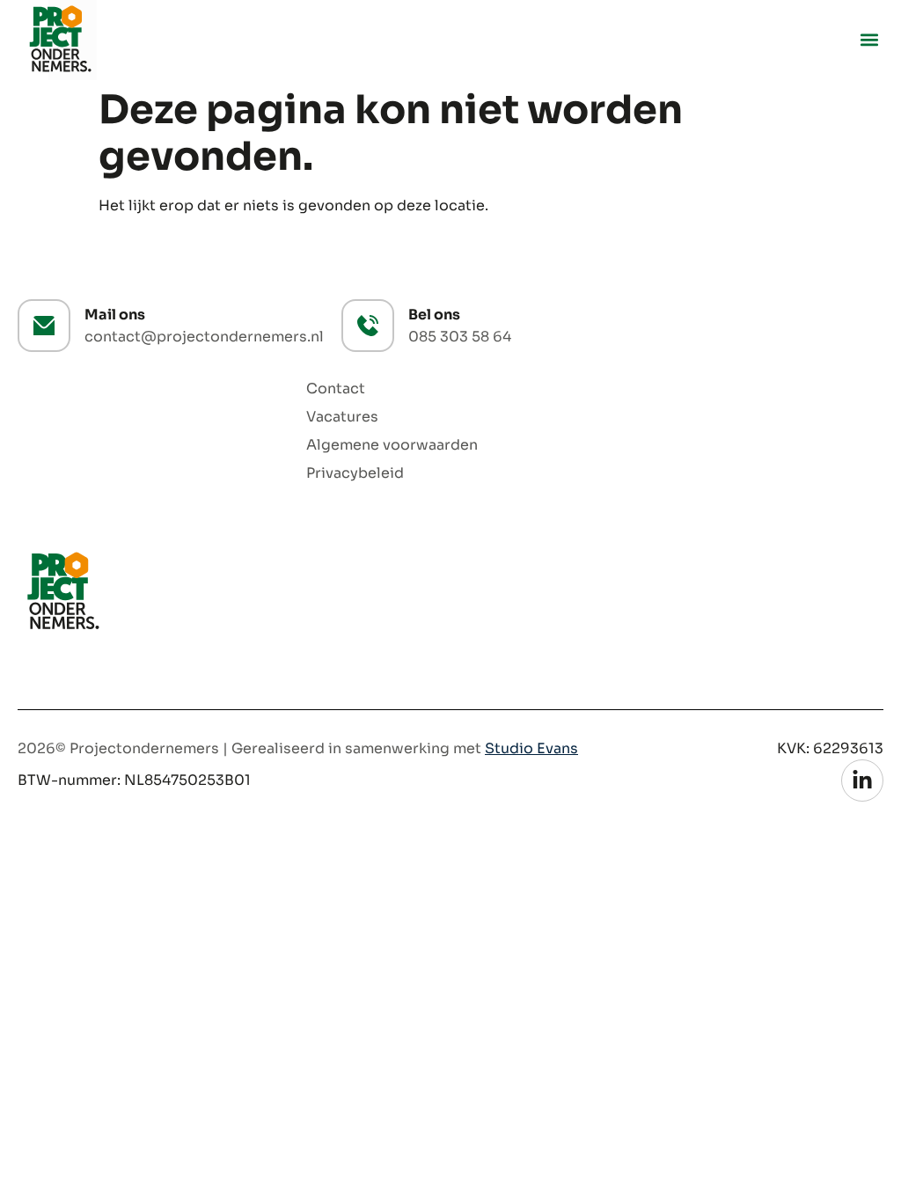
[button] (868, 40)
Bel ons (434, 314)
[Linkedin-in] (862, 780)
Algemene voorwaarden (392, 445)
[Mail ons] (44, 325)
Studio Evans (531, 748)
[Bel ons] (367, 325)
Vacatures (342, 417)
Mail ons (114, 314)
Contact (335, 389)
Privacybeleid (355, 473)
